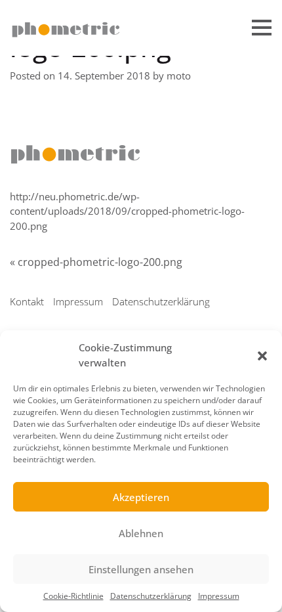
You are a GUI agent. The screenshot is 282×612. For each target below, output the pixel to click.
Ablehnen (141, 533)
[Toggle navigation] (262, 29)
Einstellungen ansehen (141, 569)
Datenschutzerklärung (150, 595)
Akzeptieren (141, 497)
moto (179, 75)
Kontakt (27, 301)
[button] (262, 355)
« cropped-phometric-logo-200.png (96, 262)
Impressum (218, 595)
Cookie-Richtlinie (73, 595)
